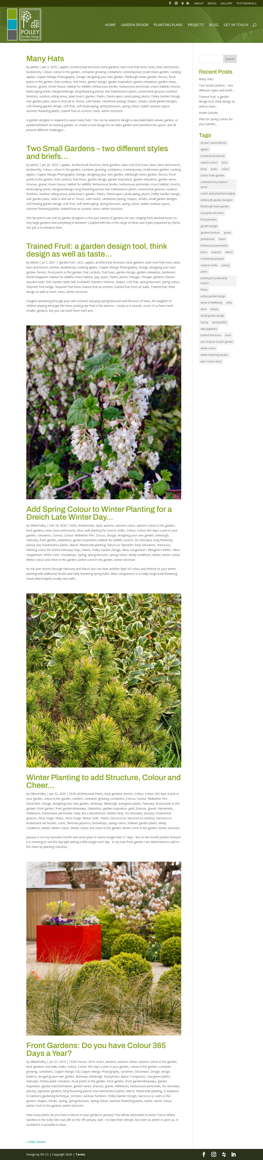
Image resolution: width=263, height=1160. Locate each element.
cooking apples (87, 267)
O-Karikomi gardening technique (47, 1096)
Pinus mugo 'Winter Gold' (82, 818)
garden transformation (57, 1086)
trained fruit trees (211, 335)
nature (229, 252)
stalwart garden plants (142, 823)
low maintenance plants (121, 91)
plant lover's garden (82, 96)
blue (80, 530)
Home (110, 25)
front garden (48, 540)
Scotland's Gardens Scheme (95, 282)
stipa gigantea (209, 329)
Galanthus (64, 540)
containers (114, 72)
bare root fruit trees (134, 67)
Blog (213, 25)
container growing (94, 72)
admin (34, 67)
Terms (80, 1154)
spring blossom (110, 106)
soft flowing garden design (44, 106)
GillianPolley (38, 525)
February (32, 540)
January (149, 813)
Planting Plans (168, 25)
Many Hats (45, 58)
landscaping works (38, 91)
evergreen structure (212, 213)
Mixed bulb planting (92, 545)
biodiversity (33, 72)
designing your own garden (105, 77)
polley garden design (213, 296)
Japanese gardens (49, 1091)
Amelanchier (86, 525)
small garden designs (163, 101)
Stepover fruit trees (68, 287)
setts (229, 302)
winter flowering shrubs (214, 355)
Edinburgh (161, 535)
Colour (47, 72)
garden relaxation (145, 82)
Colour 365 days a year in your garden (103, 1067)
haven (222, 239)
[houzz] (182, 4)
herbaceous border (105, 86)
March (74, 545)
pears (104, 277)
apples (64, 67)
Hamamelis (165, 808)
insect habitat (160, 86)
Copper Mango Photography (56, 77)
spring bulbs (219, 322)
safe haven (93, 101)
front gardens (209, 219)
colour (225, 169)
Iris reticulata (143, 540)
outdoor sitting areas (53, 96)
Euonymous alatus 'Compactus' (125, 1076)
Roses (80, 101)
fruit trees (79, 82)
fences (162, 77)
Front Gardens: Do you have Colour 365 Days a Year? (96, 1049)
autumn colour (125, 525)
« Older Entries (36, 1142)
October (76, 1096)
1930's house (78, 1062)
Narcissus (163, 545)
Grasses (31, 86)
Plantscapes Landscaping (123, 96)
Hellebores (33, 813)
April (99, 525)
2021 (80, 262)
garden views (167, 82)
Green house (56, 86)
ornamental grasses (151, 91)
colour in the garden (66, 72)
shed (203, 309)
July (97, 277)
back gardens (110, 67)
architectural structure (85, 67)
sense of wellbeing (211, 302)
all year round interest (213, 143)
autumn (109, 525)
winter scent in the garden (95, 560)
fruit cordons (63, 82)
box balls (51, 1067)
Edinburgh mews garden (141, 77)
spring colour (130, 106)
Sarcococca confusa (140, 818)
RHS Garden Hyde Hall (60, 282)
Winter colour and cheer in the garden (51, 560)
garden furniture (210, 232)
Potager (134, 277)
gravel (43, 86)
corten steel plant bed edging (218, 193)
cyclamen (127, 1071)
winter (156, 555)
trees (96, 111)
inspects (216, 252)
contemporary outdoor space (214, 184)
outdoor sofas (209, 265)
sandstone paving (114, 101)
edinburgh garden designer (217, 200)
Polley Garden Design (165, 96)
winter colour (171, 555)
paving (225, 265)
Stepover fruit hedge (39, 287)
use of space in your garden (217, 341)
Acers (100, 1062)
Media (212, 3)
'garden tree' (67, 262)
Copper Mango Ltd (66, 1071)
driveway (96, 803)
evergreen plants (130, 803)
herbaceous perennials (134, 86)
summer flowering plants (42, 111)
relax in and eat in (62, 101)
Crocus (100, 535)
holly (77, 813)
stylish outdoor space (155, 106)
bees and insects (168, 67)
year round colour (211, 361)
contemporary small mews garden (146, 72)
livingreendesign (63, 91)
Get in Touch (236, 25)
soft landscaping (87, 106)
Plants (101, 96)
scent (61, 823)
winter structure (112, 111)
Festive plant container (55, 1081)
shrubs (142, 101)
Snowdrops (68, 555)
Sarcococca (118, 818)
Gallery (226, 3)
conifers (77, 799)
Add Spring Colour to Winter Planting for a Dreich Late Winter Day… (99, 513)
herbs (204, 252)
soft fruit (69, 106)
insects (175, 86)
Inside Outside (208, 113)
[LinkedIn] (187, 4)
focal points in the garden (65, 272)
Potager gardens (153, 277)
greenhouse (208, 239)
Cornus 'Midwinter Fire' (79, 535)
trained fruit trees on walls (131, 287)
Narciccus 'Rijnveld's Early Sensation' (131, 545)
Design (80, 77)
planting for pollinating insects (214, 280)
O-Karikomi (171, 1091)
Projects (196, 25)
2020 (73, 525)
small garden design (212, 315)
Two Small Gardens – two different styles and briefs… (97, 152)
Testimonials (246, 3)
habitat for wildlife (79, 86)
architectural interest (213, 156)
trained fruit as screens (76, 111)
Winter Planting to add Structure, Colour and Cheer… (103, 781)
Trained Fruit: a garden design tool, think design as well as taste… (96, 250)
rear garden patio (37, 101)
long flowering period (89, 91)
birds (204, 169)
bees (152, 67)
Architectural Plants (90, 794)
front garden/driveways (70, 808)
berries (54, 267)
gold (131, 808)
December (33, 803)
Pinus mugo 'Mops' (51, 818)
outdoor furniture (94, 1096)
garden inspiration (120, 82)
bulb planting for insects (100, 530)
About (199, 3)
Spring (82, 555)
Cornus (57, 535)
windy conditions (140, 555)
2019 (91, 1062)
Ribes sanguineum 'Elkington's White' (146, 550)
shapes (132, 101)
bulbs (121, 530)
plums (146, 96)
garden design (97, 82)
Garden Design (134, 25)
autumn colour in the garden (155, 525)
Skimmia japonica (78, 823)
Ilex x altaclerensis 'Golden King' (103, 813)
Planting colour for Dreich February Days (53, 550)
